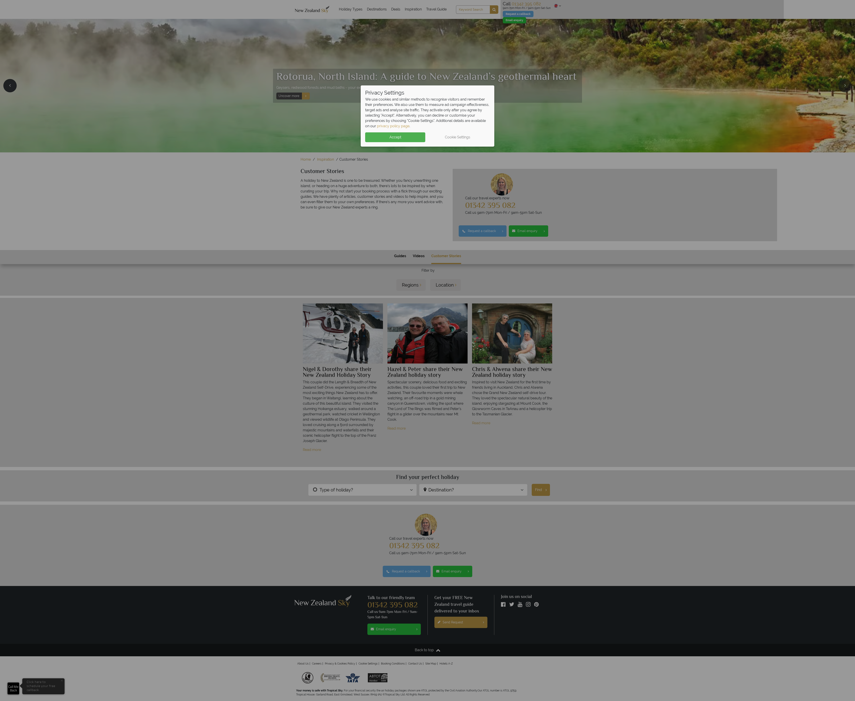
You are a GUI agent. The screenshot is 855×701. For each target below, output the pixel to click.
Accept (395, 137)
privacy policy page (393, 126)
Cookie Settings (457, 137)
